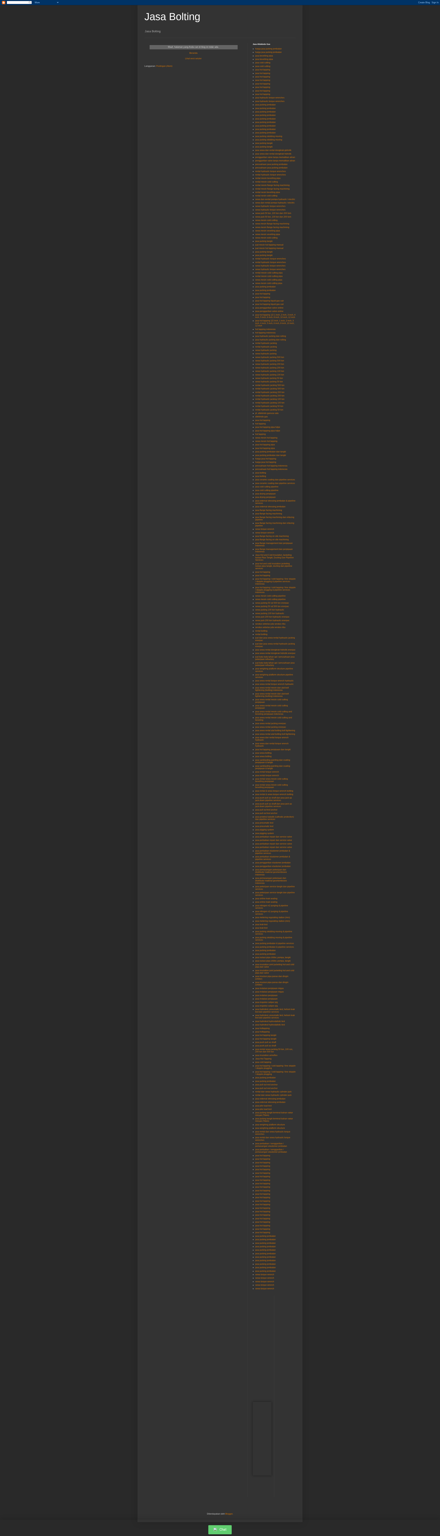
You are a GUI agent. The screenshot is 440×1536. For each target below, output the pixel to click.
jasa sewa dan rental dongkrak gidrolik (273, 150)
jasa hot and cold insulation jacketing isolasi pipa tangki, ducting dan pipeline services (273, 566)
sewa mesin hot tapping (266, 438)
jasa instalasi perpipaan (266, 995)
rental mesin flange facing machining (272, 185)
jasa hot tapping (262, 69)
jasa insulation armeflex (266, 1055)
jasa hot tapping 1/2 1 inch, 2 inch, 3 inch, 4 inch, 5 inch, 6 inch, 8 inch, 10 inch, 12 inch (275, 316)
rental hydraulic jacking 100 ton (269, 399)
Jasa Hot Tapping (263, 1059)
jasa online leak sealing (266, 898)
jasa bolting (260, 473)
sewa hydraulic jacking (266, 350)
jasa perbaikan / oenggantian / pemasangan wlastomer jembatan (271, 1144)
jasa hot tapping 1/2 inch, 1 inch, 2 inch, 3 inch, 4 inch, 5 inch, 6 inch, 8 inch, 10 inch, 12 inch (274, 323)
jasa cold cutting (262, 62)
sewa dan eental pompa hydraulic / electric (275, 199)
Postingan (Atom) (164, 66)
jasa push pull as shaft (265, 1042)
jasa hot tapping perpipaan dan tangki (273, 749)
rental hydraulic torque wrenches (270, 171)
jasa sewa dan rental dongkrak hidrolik (273, 154)
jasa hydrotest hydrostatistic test (270, 1021)
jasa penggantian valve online (269, 308)
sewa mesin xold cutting (266, 238)
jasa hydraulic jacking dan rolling (270, 336)
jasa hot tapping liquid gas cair (269, 301)
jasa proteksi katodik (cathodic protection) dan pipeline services (274, 818)
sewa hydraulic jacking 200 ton (269, 364)
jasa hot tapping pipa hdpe (267, 427)
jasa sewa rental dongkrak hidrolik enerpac (275, 650)
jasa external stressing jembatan (270, 506)
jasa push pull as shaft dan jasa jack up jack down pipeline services (273, 799)
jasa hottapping (262, 1028)
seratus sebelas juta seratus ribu (270, 624)
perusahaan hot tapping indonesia (271, 466)
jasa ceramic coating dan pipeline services (275, 479)
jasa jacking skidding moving (268, 136)
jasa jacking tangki (264, 143)
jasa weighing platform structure (270, 1124)
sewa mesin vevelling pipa (267, 231)
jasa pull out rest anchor (266, 1084)
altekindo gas (261, 416)
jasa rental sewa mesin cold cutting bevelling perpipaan (271, 780)
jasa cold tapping (263, 1062)
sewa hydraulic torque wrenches (270, 206)
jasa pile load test (263, 1106)
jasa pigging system (264, 830)
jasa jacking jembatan (265, 105)
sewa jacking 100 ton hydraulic (269, 610)
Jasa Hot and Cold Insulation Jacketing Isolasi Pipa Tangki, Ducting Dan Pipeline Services (274, 557)
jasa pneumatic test (264, 823)
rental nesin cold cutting (266, 196)
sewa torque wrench (264, 529)
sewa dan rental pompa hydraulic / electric (275, 203)
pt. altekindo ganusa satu (267, 413)
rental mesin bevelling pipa (267, 178)
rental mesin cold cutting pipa (269, 273)
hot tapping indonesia (265, 329)
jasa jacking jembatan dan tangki (270, 451)
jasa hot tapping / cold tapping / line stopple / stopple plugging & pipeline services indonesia (275, 581)
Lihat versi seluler (193, 58)
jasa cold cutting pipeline (266, 487)
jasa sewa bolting (263, 753)
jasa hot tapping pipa (265, 444)
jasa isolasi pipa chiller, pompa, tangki (273, 957)
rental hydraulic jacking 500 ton (269, 385)
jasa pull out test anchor (266, 810)
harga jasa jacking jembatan (268, 49)
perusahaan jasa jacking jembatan (271, 164)
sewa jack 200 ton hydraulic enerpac (272, 617)
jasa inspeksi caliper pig (266, 1002)
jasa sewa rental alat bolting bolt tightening (275, 730)
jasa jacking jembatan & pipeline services (274, 943)
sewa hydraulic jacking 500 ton (269, 357)
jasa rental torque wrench (267, 772)
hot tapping (260, 423)
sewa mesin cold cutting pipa (268, 280)
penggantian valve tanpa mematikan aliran (275, 157)
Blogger (229, 1514)
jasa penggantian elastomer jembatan (273, 862)
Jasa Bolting (172, 16)
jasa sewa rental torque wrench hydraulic (274, 681)
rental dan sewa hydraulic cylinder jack (273, 1091)
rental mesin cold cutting (266, 182)
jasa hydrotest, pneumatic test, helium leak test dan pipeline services (275, 1010)
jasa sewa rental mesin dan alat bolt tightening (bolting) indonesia (272, 689)
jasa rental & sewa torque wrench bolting (274, 791)
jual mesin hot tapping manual (269, 245)
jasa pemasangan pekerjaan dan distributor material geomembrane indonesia (271, 872)
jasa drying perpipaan (265, 494)
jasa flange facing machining (268, 510)
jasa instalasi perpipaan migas (269, 988)
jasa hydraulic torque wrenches (269, 97)
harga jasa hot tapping (265, 459)
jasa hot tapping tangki (265, 1035)
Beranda (193, 53)
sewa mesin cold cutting (266, 220)
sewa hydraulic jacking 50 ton (269, 378)
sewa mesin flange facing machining (272, 223)
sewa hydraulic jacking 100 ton (269, 371)
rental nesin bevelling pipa (267, 192)
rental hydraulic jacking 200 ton (269, 392)
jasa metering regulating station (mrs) (272, 917)
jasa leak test (261, 924)
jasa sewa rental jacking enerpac (270, 723)
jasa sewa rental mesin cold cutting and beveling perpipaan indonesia (273, 712)
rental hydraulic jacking (266, 343)
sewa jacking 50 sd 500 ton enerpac (272, 603)
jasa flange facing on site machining (272, 536)
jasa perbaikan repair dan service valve (273, 837)
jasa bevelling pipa (264, 56)
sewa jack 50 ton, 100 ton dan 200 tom (273, 213)
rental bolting (261, 631)
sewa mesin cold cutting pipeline (270, 596)
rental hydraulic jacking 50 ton (269, 406)
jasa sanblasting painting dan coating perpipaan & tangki (272, 761)
